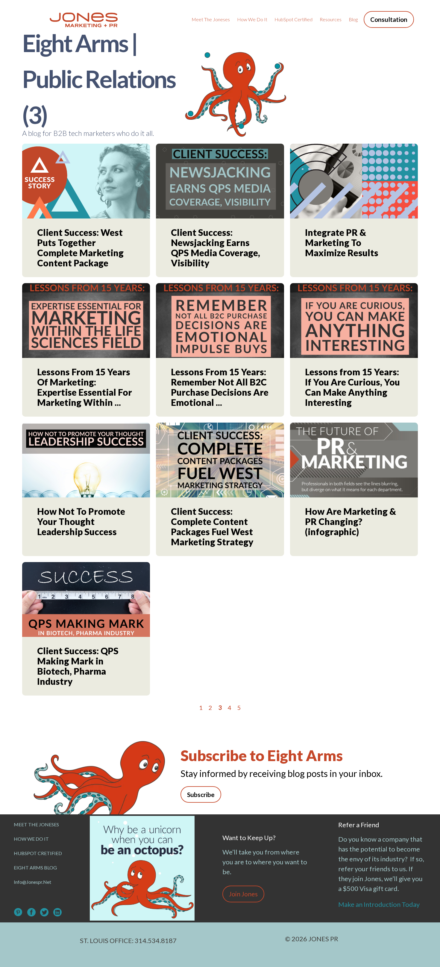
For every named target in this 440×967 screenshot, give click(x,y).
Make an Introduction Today (379, 904)
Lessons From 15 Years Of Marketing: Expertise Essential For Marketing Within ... (84, 387)
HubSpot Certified (293, 19)
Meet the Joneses (211, 19)
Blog (353, 19)
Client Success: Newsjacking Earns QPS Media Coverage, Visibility (215, 247)
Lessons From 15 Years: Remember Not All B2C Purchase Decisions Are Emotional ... (219, 387)
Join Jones (243, 894)
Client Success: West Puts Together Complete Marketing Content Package (80, 247)
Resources (331, 19)
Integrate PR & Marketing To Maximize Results (341, 242)
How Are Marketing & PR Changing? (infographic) (350, 521)
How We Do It (252, 19)
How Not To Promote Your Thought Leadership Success (81, 521)
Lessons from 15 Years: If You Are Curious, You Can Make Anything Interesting (352, 387)
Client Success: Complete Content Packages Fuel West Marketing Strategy (212, 526)
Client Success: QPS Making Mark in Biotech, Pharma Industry (78, 666)
